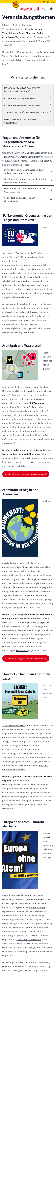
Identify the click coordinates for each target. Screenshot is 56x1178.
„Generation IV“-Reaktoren (28, 939)
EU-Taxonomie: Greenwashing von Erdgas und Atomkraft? (22, 89)
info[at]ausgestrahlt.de (27, 41)
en (52, 1)
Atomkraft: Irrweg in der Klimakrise (24, 105)
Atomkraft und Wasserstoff (20, 98)
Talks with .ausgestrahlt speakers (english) (26, 474)
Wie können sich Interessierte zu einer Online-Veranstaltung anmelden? (25, 181)
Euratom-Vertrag (37, 907)
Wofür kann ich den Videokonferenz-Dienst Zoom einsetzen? (24, 190)
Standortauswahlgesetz (13, 725)
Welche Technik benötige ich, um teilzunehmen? (19, 199)
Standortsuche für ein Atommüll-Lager (26, 112)
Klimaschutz (22, 650)
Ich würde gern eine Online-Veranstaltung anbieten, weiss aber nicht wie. (23, 171)
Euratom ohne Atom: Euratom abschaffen (20, 121)
